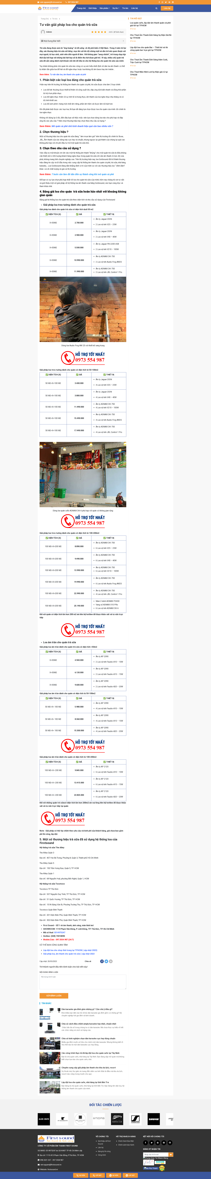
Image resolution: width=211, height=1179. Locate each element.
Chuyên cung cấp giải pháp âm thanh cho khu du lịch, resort (89, 1067)
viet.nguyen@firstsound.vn (51, 2)
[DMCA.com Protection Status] (162, 1168)
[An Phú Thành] (151, 1168)
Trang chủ (81, 8)
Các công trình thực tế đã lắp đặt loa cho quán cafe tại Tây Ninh (90, 1053)
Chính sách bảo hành (126, 1145)
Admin (49, 32)
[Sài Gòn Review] (160, 1162)
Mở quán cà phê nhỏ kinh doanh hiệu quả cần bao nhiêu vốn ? (82, 126)
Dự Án (115, 8)
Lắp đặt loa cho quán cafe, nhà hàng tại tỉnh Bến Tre (85, 1082)
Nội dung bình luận (49, 972)
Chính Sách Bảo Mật (126, 1141)
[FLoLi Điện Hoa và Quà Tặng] (148, 1162)
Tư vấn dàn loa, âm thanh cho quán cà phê (68, 74)
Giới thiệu (93, 8)
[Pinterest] (111, 961)
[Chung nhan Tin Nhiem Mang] (155, 1158)
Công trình (102, 1155)
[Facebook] (102, 961)
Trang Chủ (45, 19)
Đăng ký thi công (104, 1151)
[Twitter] (106, 961)
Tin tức (125, 8)
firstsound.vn (52, 1169)
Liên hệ (134, 8)
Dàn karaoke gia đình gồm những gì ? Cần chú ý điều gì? (87, 1009)
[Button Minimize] (123, 41)
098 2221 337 (45, 1160)
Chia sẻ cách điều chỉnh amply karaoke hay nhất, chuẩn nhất (89, 1024)
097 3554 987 (73, 2)
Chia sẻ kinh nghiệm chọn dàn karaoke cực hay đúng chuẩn (88, 1038)
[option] (44, 1119)
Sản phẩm (104, 8)
